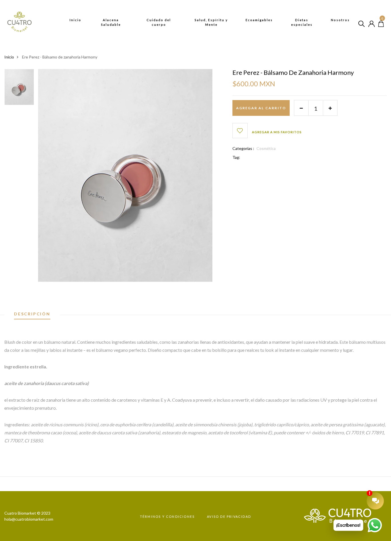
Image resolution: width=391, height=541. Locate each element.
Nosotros (340, 20)
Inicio (75, 20)
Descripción (32, 314)
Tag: (236, 157)
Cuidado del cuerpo (159, 22)
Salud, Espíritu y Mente (211, 22)
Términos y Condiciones (167, 516)
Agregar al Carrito (261, 108)
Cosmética (266, 148)
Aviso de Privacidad (229, 516)
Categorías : (243, 148)
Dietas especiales (302, 22)
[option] (19, 89)
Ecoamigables (259, 20)
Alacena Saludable (111, 22)
